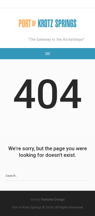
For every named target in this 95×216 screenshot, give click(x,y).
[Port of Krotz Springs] (48, 23)
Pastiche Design (53, 199)
